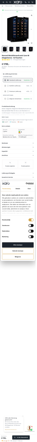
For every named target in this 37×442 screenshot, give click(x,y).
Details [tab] (18, 188)
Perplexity (13, 122)
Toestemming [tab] (6, 188)
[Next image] (31, 29)
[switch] (31, 225)
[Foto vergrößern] (31, 15)
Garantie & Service (7, 177)
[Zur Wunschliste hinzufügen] (31, 43)
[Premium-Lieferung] (31, 91)
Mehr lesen (5, 117)
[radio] (8, 80)
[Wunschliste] (10, 2)
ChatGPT (6, 122)
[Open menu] (3, 2)
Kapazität (5, 151)
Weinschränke (8, 6)
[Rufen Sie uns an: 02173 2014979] (25, 2)
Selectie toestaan (17, 251)
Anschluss (5, 155)
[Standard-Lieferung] (31, 80)
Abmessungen (6, 147)
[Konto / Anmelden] (29, 2)
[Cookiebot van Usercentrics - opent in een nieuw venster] (26, 184)
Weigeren (18, 257)
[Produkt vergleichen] (28, 43)
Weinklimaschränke (20, 6)
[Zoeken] (6, 2)
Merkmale (5, 143)
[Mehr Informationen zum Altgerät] (31, 98)
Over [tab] (29, 188)
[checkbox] (8, 99)
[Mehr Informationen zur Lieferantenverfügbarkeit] (8, 440)
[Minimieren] (23, 416)
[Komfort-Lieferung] (31, 85)
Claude (20, 122)
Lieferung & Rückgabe (8, 173)
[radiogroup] (18, 85)
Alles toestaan (17, 245)
